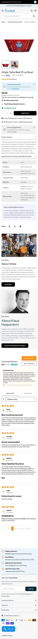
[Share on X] (15, 226)
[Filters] (3, 399)
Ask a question (29, 363)
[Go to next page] (29, 528)
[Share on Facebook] (9, 226)
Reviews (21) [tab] (10, 393)
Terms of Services (25, 594)
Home (3, 22)
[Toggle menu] (2, 11)
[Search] (34, 16)
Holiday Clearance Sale (15, 22)
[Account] (32, 11)
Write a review (29, 358)
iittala (8, 75)
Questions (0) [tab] (28, 393)
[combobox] (19, 16)
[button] (5, 79)
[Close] (34, 84)
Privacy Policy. (5, 596)
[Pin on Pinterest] (20, 226)
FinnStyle (9, 636)
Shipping (3, 95)
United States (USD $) (11, 615)
